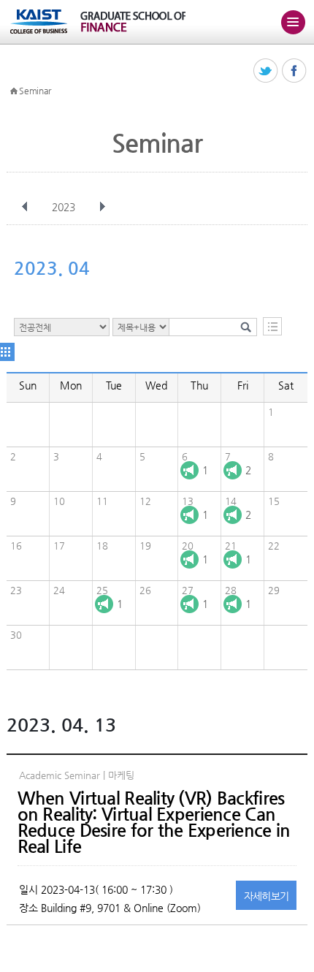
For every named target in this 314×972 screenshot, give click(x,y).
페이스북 (294, 71)
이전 (25, 207)
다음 (102, 207)
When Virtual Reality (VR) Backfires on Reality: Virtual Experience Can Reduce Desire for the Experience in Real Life (154, 822)
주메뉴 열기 (292, 22)
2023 (63, 207)
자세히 (266, 896)
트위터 (266, 71)
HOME (14, 91)
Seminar (35, 91)
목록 (272, 326)
